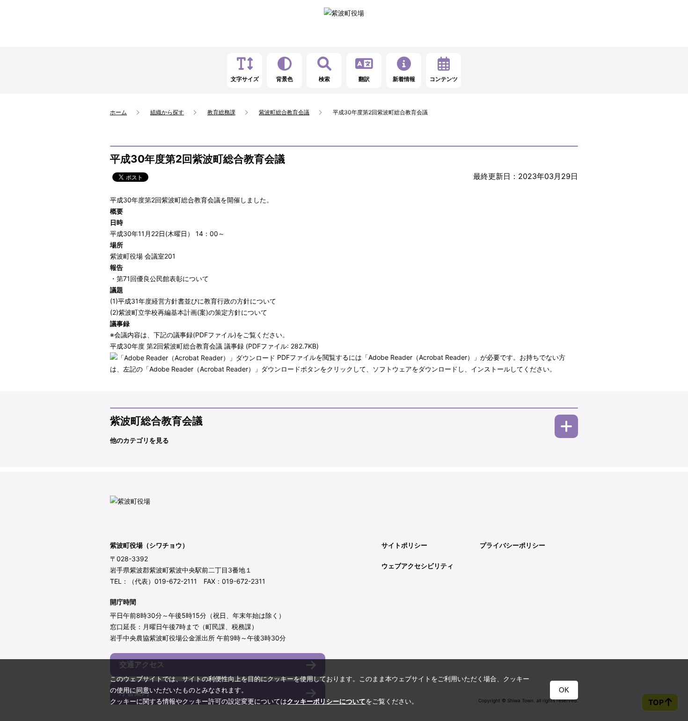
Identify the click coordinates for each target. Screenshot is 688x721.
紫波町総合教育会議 (284, 112)
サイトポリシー (404, 545)
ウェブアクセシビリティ (417, 566)
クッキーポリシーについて (326, 701)
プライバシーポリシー (512, 545)
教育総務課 (221, 112)
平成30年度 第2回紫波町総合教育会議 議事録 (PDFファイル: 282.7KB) (214, 346)
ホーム (118, 112)
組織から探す (167, 112)
